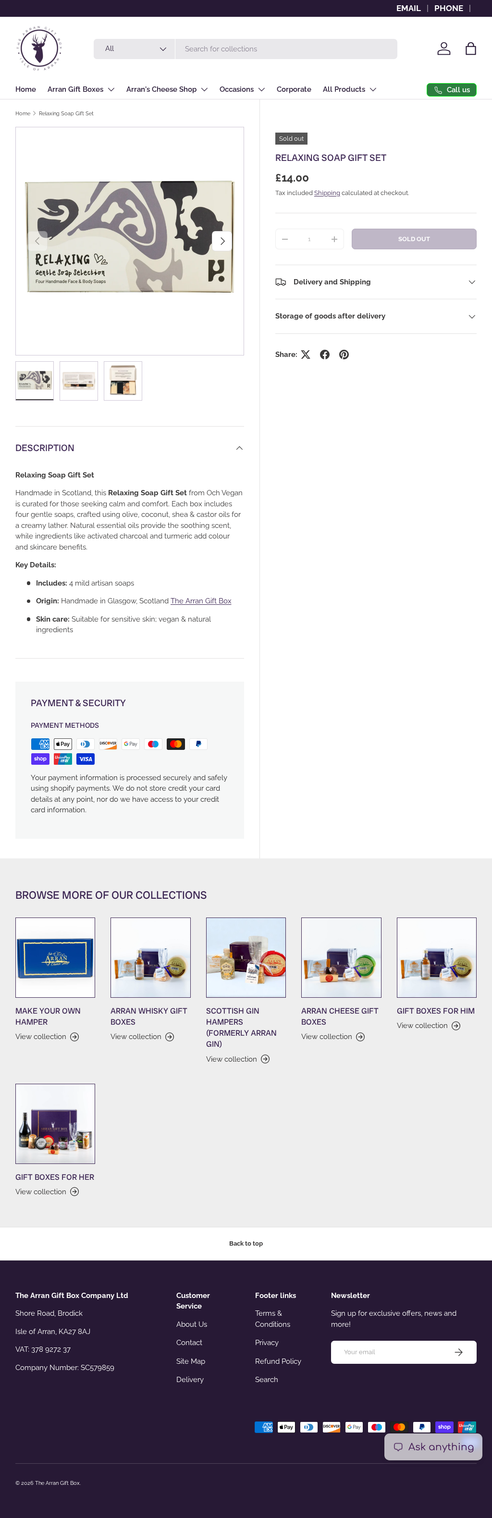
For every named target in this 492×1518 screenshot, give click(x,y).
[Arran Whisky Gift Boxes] (150, 957)
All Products (344, 89)
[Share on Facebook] (324, 354)
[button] (470, 48)
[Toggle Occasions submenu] (261, 89)
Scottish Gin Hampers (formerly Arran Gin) (241, 1028)
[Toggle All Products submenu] (373, 89)
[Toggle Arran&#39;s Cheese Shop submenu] (204, 89)
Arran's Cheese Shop (161, 89)
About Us (191, 1324)
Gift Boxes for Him (436, 1011)
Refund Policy (278, 1361)
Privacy (267, 1342)
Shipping (327, 192)
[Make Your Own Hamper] (55, 957)
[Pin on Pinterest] (344, 354)
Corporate (294, 89)
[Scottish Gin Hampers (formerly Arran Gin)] (246, 957)
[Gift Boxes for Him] (436, 957)
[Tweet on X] (305, 354)
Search (266, 1379)
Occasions (237, 89)
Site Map (190, 1361)
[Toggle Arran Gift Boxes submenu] (111, 89)
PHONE (448, 8)
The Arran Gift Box (57, 1483)
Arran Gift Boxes (75, 89)
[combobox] (245, 49)
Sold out (414, 239)
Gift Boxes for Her (54, 1177)
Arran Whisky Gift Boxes (149, 1016)
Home (25, 89)
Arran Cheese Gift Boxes (340, 1016)
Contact (189, 1342)
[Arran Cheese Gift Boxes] (341, 957)
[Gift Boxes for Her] (55, 1123)
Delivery (190, 1379)
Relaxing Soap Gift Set (66, 113)
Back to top (246, 1243)
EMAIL (408, 8)
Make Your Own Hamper (48, 1016)
